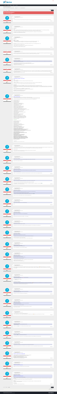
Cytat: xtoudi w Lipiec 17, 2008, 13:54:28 (17, 343)
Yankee (7, 149)
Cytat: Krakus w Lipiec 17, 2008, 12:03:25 (17, 168)
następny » (53, 9)
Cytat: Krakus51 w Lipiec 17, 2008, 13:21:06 (17, 281)
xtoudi (7, 30)
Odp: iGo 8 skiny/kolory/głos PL (17, 26)
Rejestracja (16, 5)
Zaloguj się (13, 5)
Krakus (7, 160)
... (7, 10)
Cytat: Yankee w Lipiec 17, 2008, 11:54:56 (17, 158)
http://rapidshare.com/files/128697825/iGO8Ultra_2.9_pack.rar (19, 32)
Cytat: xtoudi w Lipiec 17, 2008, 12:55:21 (17, 201)
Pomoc (8, 5)
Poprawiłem (16, 193)
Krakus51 (7, 315)
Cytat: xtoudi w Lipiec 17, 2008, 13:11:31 (17, 244)
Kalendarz (11, 5)
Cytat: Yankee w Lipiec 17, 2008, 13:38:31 (17, 301)
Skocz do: (49, 389)
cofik (7, 20)
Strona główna (5, 5)
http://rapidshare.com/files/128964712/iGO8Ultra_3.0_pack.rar (19, 46)
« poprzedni (50, 9)
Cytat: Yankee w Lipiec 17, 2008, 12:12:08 (17, 179)
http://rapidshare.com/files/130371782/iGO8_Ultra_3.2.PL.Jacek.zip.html (20, 357)
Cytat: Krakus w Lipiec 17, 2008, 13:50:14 (17, 333)
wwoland (7, 69)
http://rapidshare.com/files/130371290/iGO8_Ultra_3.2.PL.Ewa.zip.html (20, 356)
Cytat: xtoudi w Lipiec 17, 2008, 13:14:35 (17, 276)
